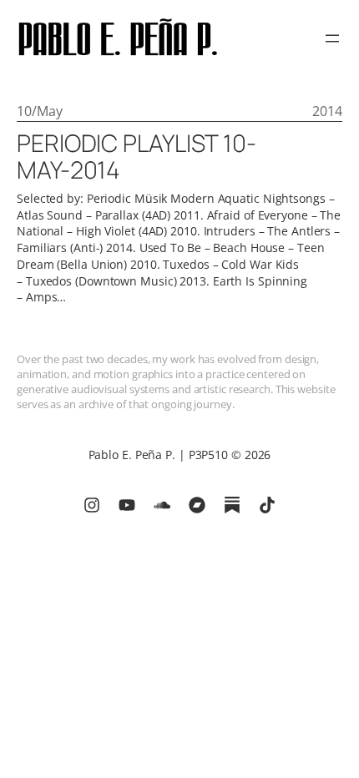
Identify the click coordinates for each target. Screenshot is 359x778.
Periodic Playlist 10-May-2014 (136, 157)
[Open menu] (332, 38)
